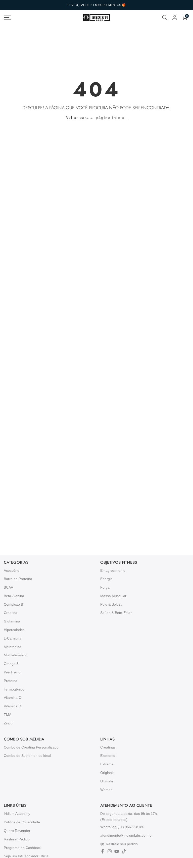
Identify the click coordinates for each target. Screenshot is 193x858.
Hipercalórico (14, 630)
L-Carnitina (12, 638)
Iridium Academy (17, 814)
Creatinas (108, 747)
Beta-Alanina (14, 596)
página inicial (111, 118)
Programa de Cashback (22, 848)
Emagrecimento (112, 570)
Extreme (107, 764)
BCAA (8, 587)
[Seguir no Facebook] (102, 851)
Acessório (11, 570)
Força (105, 587)
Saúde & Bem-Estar (116, 613)
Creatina (10, 613)
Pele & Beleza (111, 604)
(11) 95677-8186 (131, 827)
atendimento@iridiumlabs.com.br (126, 835)
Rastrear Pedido (17, 839)
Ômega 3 (11, 664)
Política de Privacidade (22, 822)
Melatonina (12, 647)
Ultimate (106, 781)
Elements (107, 756)
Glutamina (12, 621)
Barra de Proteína (18, 579)
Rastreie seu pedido (122, 844)
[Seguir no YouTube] (116, 851)
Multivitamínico (15, 655)
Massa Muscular (113, 596)
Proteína (10, 681)
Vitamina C (12, 698)
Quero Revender (17, 831)
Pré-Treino (12, 672)
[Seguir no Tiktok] (123, 851)
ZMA (7, 715)
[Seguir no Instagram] (109, 851)
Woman (106, 790)
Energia (106, 579)
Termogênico (14, 689)
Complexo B (13, 604)
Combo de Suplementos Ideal (27, 756)
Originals (107, 773)
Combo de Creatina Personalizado (31, 747)
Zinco (8, 723)
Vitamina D (12, 706)
